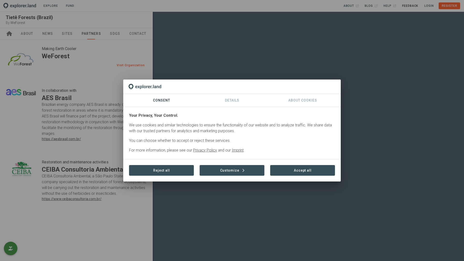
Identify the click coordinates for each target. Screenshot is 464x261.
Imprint (238, 150)
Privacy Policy (205, 150)
